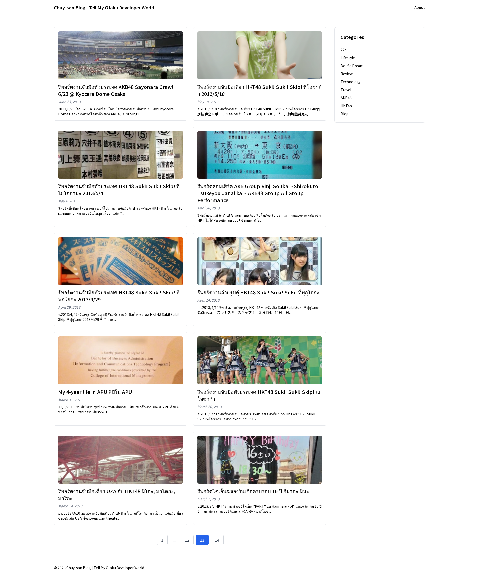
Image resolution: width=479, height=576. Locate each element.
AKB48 (346, 97)
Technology (350, 81)
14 (217, 540)
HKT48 (346, 105)
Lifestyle (348, 57)
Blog (345, 113)
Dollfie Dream (352, 65)
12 (187, 540)
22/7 (344, 49)
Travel (346, 89)
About (419, 7)
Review (347, 73)
